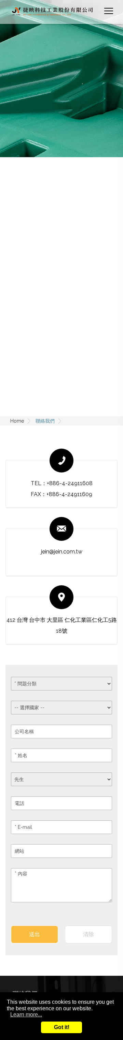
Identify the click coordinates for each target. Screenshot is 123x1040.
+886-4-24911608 (70, 483)
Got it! (61, 1027)
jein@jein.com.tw (61, 551)
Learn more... (26, 1014)
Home (17, 421)
